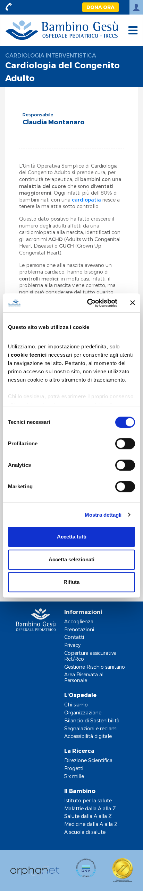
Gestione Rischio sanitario (94, 667)
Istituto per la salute (88, 800)
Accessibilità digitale (88, 736)
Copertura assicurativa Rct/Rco (90, 656)
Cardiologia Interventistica (50, 55)
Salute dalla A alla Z (88, 816)
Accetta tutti (71, 537)
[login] (136, 7)
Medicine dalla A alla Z (91, 824)
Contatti (74, 637)
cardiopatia (87, 200)
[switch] (125, 443)
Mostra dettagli (103, 515)
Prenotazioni (79, 629)
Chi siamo (76, 704)
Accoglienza (78, 621)
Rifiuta (71, 582)
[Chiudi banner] (132, 303)
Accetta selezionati (71, 559)
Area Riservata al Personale (83, 677)
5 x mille (74, 776)
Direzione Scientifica (88, 760)
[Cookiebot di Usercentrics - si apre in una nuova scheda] (88, 303)
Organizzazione (82, 712)
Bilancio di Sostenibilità (91, 720)
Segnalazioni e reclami (91, 728)
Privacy (72, 645)
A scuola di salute (85, 832)
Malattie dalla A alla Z (90, 808)
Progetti (73, 768)
